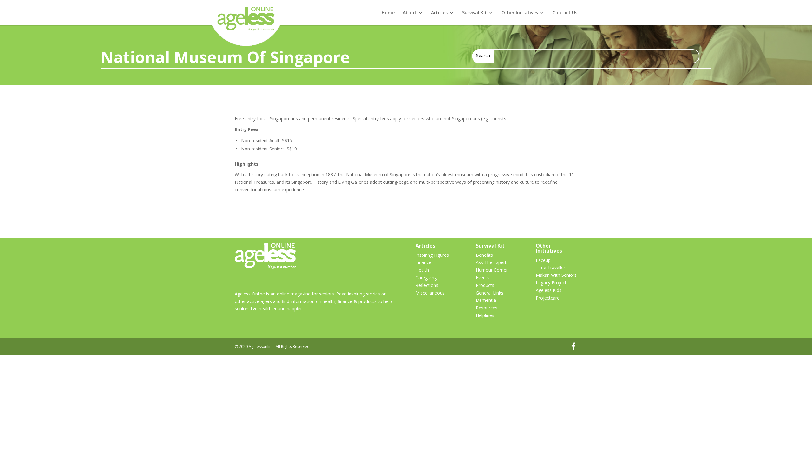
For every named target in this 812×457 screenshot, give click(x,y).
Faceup (543, 260)
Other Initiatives (519, 13)
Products (485, 285)
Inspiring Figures (432, 255)
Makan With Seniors (556, 275)
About (409, 13)
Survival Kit (474, 13)
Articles (439, 13)
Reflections (427, 285)
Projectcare (548, 298)
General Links (489, 293)
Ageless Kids (548, 290)
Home (388, 13)
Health (422, 270)
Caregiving (426, 278)
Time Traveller (550, 267)
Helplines (485, 315)
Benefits (484, 255)
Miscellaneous (430, 293)
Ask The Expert (491, 262)
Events (482, 278)
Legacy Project (551, 283)
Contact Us (565, 13)
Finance (423, 262)
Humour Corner (492, 270)
